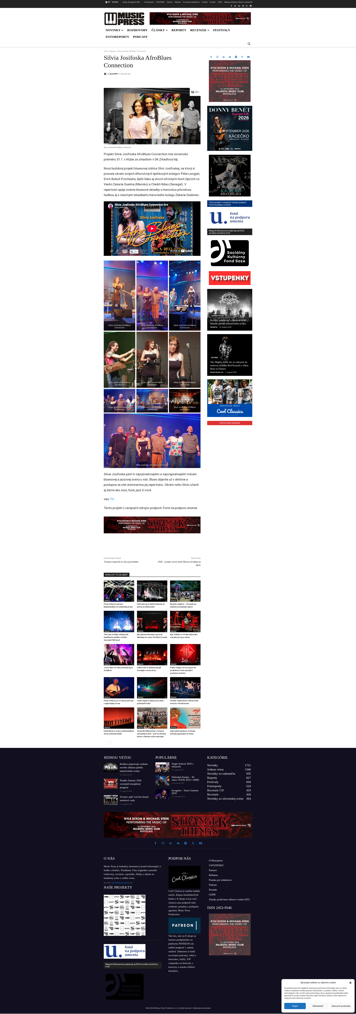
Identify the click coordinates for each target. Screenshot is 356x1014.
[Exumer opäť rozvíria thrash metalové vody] (111, 800)
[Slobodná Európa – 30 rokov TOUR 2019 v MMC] (162, 780)
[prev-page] (105, 742)
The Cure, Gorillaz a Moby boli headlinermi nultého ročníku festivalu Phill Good (116, 637)
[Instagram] (235, 6)
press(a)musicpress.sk (122, 883)
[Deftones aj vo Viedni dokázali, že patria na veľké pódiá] (152, 591)
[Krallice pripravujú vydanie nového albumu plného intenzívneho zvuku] (229, 310)
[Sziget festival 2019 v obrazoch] (162, 767)
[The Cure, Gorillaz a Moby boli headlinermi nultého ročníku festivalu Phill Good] (119, 621)
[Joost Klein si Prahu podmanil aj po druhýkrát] (119, 654)
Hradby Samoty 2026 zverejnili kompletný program (130, 784)
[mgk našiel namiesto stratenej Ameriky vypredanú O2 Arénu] (185, 718)
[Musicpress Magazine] (124, 19)
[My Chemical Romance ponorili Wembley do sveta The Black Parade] (152, 621)
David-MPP (114, 74)
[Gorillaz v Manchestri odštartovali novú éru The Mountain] (185, 687)
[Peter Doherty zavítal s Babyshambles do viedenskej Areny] (119, 591)
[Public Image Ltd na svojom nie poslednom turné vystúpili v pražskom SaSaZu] (185, 654)
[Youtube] (250, 6)
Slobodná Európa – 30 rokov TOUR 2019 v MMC (185, 778)
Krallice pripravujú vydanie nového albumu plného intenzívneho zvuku (134, 767)
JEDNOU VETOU (117, 758)
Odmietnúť (317, 1006)
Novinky (214, 358)
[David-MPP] (105, 73)
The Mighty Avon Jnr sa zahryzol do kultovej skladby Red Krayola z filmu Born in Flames (229, 365)
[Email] (144, 81)
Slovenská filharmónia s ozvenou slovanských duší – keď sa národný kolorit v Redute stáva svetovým (151, 734)
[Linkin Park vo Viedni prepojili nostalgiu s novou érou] (152, 654)
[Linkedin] (239, 6)
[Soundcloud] (243, 6)
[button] (350, 982)
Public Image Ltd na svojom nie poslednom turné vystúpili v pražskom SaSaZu (183, 670)
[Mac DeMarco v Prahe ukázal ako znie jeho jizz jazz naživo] (185, 621)
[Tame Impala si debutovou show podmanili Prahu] (152, 687)
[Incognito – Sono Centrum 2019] (162, 794)
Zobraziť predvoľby (341, 1006)
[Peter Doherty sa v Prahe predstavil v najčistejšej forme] (119, 687)
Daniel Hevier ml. (216, 372)
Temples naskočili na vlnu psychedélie (121, 562)
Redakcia (213, 327)
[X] (246, 6)
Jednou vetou (217, 316)
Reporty (113, 51)
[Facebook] (231, 6)
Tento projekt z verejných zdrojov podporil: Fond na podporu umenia (130, 938)
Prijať (295, 1006)
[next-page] (110, 742)
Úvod (106, 51)
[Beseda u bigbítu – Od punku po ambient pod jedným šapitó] (185, 591)
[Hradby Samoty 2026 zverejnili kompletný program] (111, 783)
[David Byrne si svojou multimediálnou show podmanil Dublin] (119, 718)
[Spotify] (236, 57)
